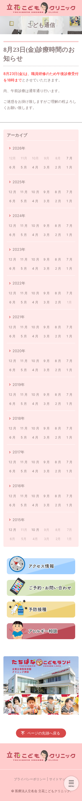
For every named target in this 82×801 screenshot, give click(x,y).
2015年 (19, 519)
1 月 (69, 167)
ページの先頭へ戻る (43, 733)
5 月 (24, 167)
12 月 (12, 192)
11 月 (24, 192)
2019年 (19, 384)
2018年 (19, 418)
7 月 (69, 158)
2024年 (19, 215)
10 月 (35, 192)
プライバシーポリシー (30, 779)
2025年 (19, 182)
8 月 (58, 192)
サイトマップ (58, 779)
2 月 (58, 167)
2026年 (19, 148)
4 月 (35, 167)
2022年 (19, 283)
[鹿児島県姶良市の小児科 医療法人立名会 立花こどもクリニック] (41, 8)
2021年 (19, 317)
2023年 (19, 249)
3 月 (47, 167)
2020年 (19, 351)
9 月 (47, 192)
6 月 (12, 167)
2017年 (18, 452)
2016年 (19, 485)
